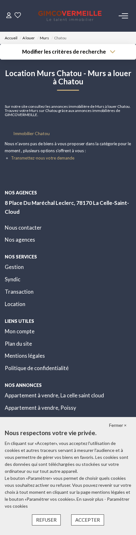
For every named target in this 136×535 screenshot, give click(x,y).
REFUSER (46, 520)
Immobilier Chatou (31, 133)
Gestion (14, 267)
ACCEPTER (87, 520)
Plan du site (18, 343)
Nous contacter (23, 227)
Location (15, 304)
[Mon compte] (8, 15)
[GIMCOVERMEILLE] (70, 16)
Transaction (19, 291)
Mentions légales (25, 355)
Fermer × (118, 425)
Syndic (12, 279)
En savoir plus (90, 499)
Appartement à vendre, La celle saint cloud (54, 395)
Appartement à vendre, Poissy (40, 407)
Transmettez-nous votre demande (42, 157)
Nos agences (20, 239)
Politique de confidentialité (37, 368)
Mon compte (19, 331)
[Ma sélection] (18, 15)
